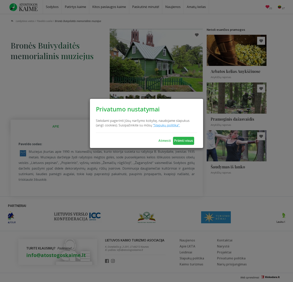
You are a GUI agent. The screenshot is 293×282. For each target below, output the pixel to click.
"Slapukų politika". (166, 125)
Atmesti (164, 140)
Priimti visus (183, 140)
